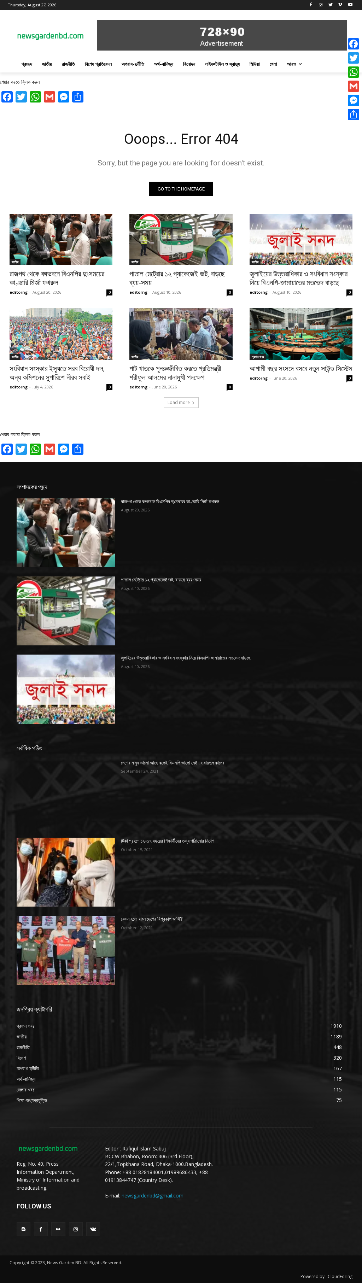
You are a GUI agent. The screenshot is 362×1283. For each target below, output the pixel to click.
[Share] (353, 114)
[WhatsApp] (353, 72)
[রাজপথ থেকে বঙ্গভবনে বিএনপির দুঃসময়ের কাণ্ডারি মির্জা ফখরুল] (61, 239)
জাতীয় (15, 261)
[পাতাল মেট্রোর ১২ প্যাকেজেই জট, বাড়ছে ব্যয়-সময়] (180, 239)
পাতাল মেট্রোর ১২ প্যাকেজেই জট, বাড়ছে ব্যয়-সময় (161, 579)
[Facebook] (311, 5)
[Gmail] (353, 86)
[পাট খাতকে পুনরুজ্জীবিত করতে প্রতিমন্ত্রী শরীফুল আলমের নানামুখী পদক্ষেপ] (180, 334)
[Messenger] (353, 100)
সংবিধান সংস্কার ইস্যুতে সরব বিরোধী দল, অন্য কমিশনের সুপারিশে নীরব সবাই (57, 373)
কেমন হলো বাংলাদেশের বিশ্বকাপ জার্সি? (152, 919)
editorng (19, 292)
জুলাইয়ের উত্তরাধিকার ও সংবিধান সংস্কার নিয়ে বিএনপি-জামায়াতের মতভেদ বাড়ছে (299, 278)
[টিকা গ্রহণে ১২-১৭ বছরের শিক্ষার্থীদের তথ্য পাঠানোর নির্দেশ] (66, 872)
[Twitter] (331, 5)
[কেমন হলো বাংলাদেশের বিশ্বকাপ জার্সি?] (66, 950)
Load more (179, 402)
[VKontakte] (93, 1229)
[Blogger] (23, 1229)
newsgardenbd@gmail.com (152, 1195)
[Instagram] (321, 5)
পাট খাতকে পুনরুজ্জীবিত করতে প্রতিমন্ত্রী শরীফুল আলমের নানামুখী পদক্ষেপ (175, 373)
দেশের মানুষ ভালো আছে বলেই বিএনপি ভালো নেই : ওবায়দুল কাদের (172, 763)
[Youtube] (350, 5)
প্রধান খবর (258, 356)
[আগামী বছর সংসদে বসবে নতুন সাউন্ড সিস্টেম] (301, 334)
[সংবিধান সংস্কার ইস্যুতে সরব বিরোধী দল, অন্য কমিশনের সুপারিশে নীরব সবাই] (61, 334)
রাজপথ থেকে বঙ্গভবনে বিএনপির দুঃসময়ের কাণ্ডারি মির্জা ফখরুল (57, 278)
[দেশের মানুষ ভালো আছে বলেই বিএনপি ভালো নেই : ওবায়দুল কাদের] (66, 794)
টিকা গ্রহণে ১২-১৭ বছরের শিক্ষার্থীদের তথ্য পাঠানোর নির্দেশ (167, 841)
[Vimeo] (340, 5)
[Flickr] (58, 1229)
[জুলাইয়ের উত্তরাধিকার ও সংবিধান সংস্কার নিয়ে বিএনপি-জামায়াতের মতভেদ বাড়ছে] (301, 239)
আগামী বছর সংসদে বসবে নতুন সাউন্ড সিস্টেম (301, 368)
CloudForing (340, 1276)
